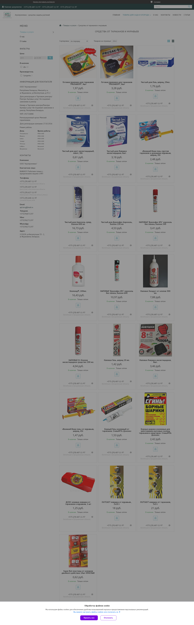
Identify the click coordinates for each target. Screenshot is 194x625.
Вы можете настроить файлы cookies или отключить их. (96, 612)
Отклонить (108, 618)
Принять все (89, 618)
